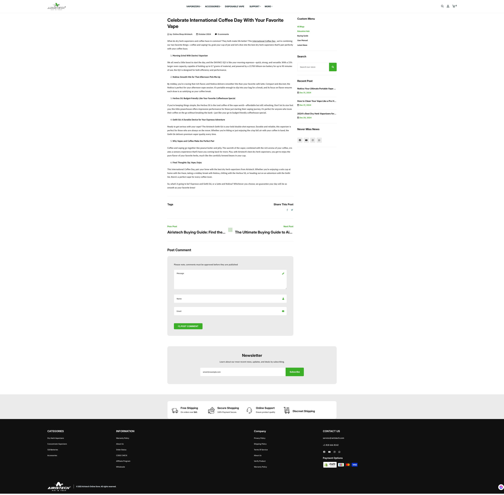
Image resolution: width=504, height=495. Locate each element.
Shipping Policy (260, 444)
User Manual (302, 40)
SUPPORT (254, 6)
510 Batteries (52, 450)
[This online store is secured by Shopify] (330, 464)
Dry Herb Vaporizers (55, 438)
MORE (268, 6)
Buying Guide (302, 36)
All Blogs (300, 27)
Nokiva (176, 77)
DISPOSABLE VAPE (234, 6)
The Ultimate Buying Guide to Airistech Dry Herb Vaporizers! (286, 232)
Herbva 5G (178, 98)
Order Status (121, 450)
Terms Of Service (261, 450)
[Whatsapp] (319, 140)
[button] (501, 487)
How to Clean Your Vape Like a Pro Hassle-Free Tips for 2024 (328, 101)
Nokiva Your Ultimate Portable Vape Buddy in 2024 (323, 88)
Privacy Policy (259, 438)
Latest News (302, 45)
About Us (120, 444)
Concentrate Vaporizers (57, 444)
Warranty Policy (122, 438)
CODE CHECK (121, 455)
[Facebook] (300, 140)
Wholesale (120, 467)
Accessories (52, 455)
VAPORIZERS (193, 6)
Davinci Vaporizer (199, 55)
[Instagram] (312, 140)
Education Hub (303, 31)
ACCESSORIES (212, 6)
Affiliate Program (123, 461)
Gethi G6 (177, 119)
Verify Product (260, 461)
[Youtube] (306, 140)
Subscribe (295, 372)
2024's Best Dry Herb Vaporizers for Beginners (321, 113)
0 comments (223, 34)
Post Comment (189, 326)
